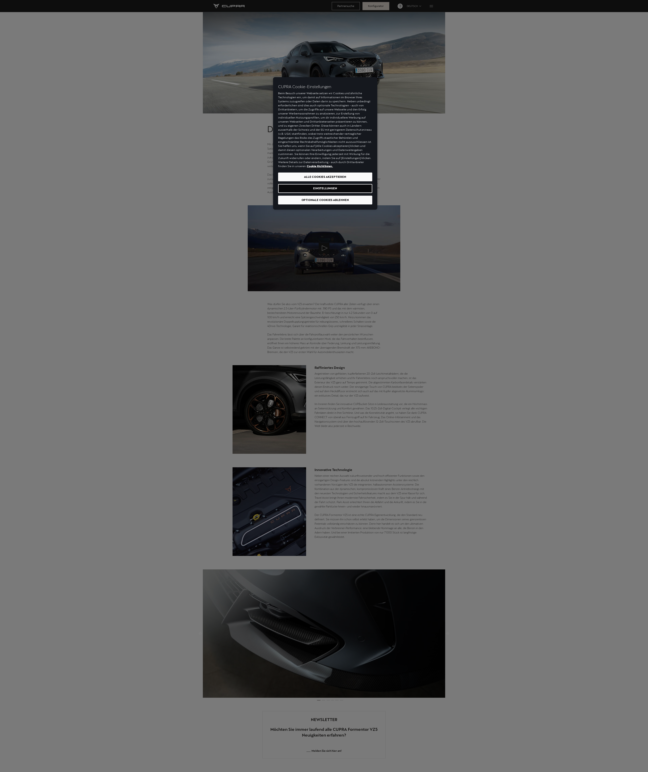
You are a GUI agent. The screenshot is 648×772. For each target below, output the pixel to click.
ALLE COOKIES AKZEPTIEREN (325, 176)
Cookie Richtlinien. (320, 166)
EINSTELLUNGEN (325, 188)
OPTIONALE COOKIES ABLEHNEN (325, 200)
